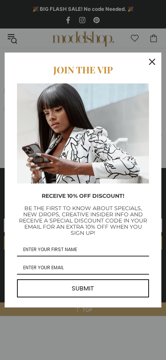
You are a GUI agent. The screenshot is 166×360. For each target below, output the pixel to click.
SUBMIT (83, 288)
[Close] (152, 62)
